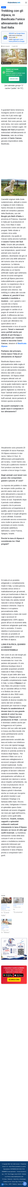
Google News (20, 33)
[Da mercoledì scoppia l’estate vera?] (6, 922)
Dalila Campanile (6, 46)
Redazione (10, 1179)
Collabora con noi (7, 1181)
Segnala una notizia (22, 1184)
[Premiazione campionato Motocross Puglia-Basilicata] (6, 900)
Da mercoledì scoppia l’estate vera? (5, 927)
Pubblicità (14, 1184)
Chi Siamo (4, 1179)
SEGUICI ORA (14, 79)
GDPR (10, 1184)
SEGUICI (11, 33)
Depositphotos (6, 1169)
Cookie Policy (5, 1184)
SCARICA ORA (14, 979)
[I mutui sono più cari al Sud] (18, 900)
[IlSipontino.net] (14, 2)
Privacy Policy (21, 1181)
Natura (3, 7)
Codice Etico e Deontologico (19, 1179)
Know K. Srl (5, 1166)
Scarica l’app (15, 1181)
